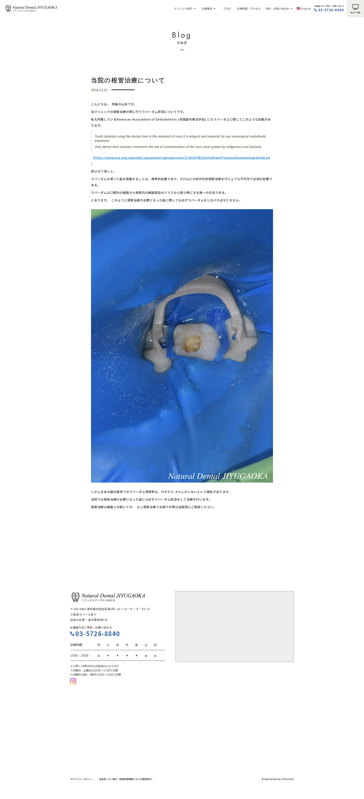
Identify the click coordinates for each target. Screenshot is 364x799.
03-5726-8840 (331, 9)
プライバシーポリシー (81, 779)
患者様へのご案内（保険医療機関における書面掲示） (126, 779)
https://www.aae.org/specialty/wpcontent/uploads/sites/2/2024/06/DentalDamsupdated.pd (182, 157)
